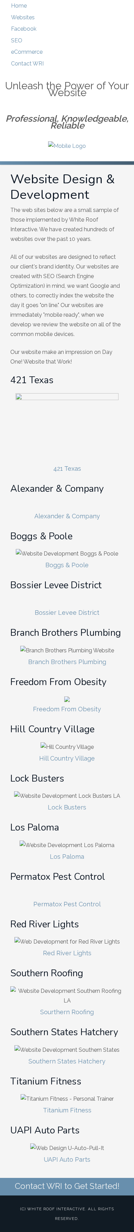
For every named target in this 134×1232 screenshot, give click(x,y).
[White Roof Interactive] (67, 146)
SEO (16, 40)
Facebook (23, 29)
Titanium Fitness (67, 1110)
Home (19, 5)
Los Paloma (67, 856)
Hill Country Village (67, 758)
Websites (23, 17)
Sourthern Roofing (67, 1012)
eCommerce (27, 52)
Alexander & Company (67, 516)
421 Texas (67, 468)
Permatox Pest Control (67, 904)
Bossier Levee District (67, 612)
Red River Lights (67, 953)
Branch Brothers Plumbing (67, 661)
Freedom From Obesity (67, 709)
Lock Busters (67, 807)
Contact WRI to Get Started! (67, 1186)
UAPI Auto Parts (67, 1159)
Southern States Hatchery (67, 1061)
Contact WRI (27, 63)
